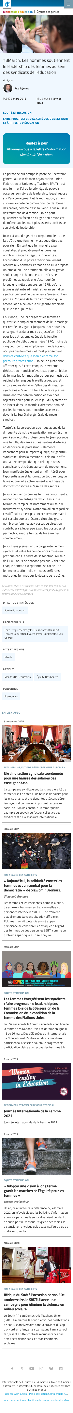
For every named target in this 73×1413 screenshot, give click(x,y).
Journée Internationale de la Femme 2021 (36, 1091)
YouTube (31, 1368)
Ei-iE (5, 4)
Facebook (12, 1368)
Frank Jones (11, 696)
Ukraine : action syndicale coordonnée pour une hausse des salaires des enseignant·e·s (36, 769)
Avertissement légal (15, 1400)
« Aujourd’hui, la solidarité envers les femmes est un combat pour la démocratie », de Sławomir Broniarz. (36, 882)
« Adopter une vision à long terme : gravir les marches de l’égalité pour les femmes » (36, 1182)
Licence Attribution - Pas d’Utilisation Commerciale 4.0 (36, 1394)
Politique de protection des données (48, 1400)
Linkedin (60, 1368)
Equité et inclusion (14, 610)
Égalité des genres (48, 12)
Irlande (8, 657)
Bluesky (51, 1368)
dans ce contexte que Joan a (22, 356)
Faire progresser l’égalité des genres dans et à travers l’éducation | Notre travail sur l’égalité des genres (33, 633)
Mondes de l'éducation (18, 11)
